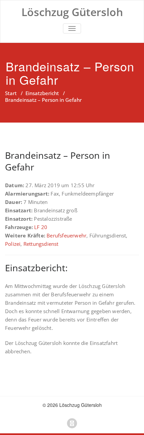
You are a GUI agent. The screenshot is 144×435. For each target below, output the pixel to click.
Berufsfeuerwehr (66, 235)
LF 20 (40, 227)
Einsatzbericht (42, 93)
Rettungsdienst (41, 243)
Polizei (12, 243)
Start (11, 93)
